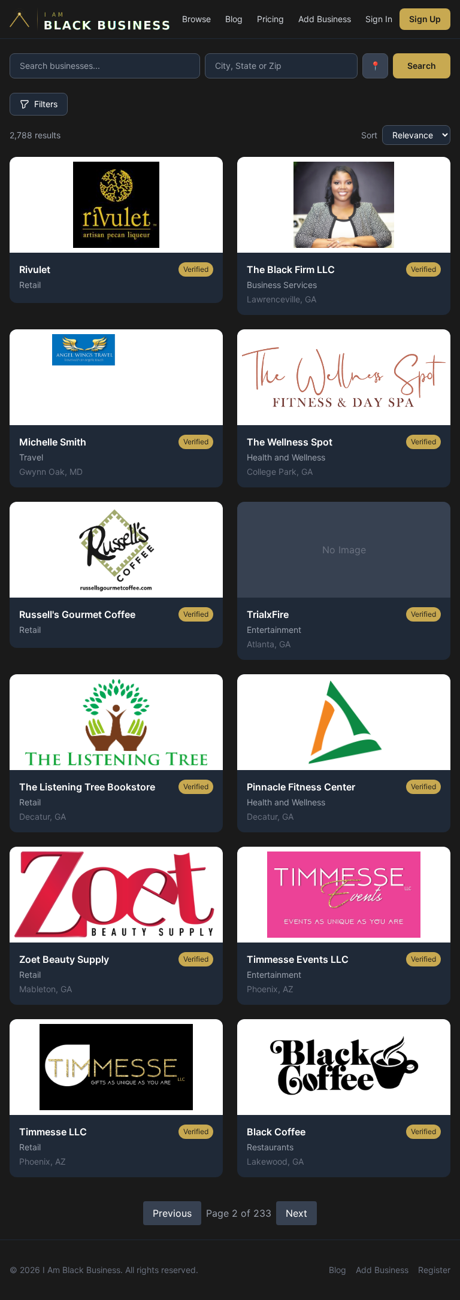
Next (296, 1213)
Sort (369, 135)
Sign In (378, 19)
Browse (196, 19)
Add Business (324, 19)
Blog (234, 19)
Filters (46, 104)
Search (421, 65)
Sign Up (425, 19)
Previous (172, 1213)
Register (434, 1270)
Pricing (270, 19)
